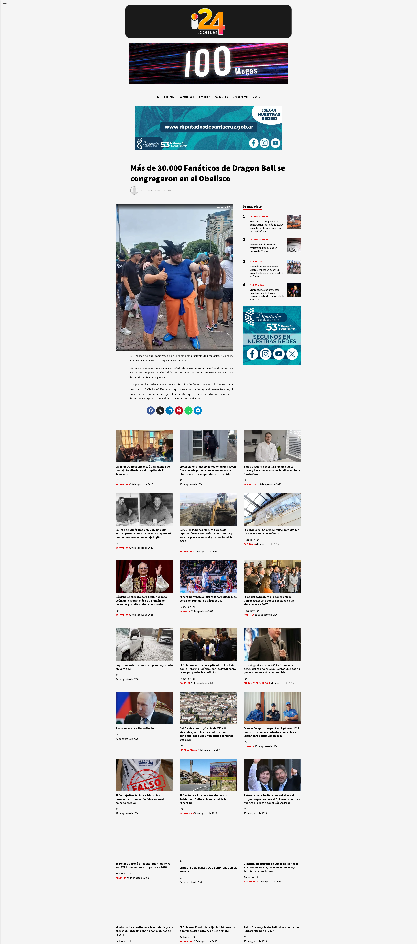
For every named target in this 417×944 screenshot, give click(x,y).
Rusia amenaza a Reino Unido (135, 728)
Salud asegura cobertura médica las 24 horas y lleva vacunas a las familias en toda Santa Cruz (272, 470)
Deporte (204, 97)
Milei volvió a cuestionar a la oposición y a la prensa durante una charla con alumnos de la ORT (144, 931)
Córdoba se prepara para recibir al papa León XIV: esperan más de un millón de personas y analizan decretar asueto (141, 600)
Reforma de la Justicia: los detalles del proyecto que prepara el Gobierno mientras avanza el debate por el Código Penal (272, 799)
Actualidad (187, 97)
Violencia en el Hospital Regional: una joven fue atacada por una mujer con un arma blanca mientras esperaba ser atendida (208, 470)
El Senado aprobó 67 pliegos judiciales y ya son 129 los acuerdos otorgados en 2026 (143, 865)
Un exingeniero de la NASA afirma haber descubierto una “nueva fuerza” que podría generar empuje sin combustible (272, 668)
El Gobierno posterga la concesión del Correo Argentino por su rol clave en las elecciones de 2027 (269, 600)
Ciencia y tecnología (257, 683)
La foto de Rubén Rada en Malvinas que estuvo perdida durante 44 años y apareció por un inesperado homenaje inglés (143, 533)
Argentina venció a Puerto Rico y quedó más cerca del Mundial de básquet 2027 (208, 598)
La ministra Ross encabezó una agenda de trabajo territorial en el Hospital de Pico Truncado (143, 470)
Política (169, 97)
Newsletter (240, 97)
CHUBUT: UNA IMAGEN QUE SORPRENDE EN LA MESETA (208, 869)
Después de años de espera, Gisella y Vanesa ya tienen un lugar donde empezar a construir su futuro (266, 271)
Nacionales (187, 813)
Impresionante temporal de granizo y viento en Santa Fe (144, 667)
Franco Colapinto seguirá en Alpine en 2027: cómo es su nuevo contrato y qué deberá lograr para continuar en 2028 (272, 732)
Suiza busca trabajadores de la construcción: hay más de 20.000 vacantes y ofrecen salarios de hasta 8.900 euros (267, 226)
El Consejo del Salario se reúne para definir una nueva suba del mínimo (271, 531)
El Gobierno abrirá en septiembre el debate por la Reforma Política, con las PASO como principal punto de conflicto (208, 668)
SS (142, 190)
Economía (250, 544)
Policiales (221, 97)
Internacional (189, 750)
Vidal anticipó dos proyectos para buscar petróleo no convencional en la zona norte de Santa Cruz (267, 294)
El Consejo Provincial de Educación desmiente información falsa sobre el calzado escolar (140, 799)
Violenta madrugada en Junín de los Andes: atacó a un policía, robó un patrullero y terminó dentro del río (271, 867)
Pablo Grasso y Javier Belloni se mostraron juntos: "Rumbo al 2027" (271, 929)
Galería (221, 207)
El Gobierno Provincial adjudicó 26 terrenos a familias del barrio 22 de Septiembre (207, 929)
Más (255, 97)
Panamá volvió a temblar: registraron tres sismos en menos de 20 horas (263, 248)
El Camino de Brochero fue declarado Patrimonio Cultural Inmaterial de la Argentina (203, 799)
